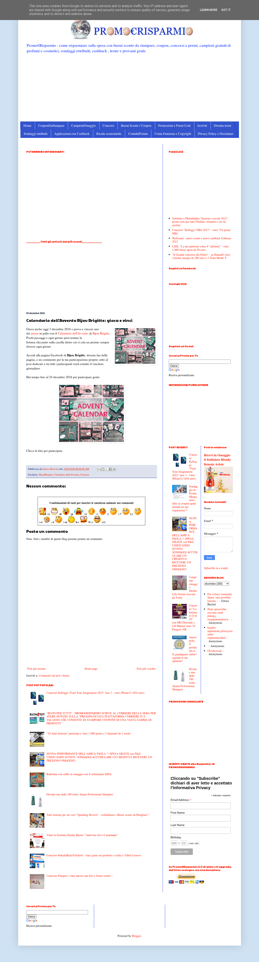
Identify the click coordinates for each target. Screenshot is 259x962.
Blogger (136, 936)
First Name (178, 812)
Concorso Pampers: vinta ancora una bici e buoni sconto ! (80, 876)
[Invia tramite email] (99, 469)
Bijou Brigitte (100, 333)
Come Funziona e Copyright (173, 133)
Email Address (181, 800)
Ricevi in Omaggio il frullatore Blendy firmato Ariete (217, 460)
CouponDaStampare (51, 125)
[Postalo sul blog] (103, 469)
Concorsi (108, 125)
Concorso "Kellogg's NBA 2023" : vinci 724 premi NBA (201, 231)
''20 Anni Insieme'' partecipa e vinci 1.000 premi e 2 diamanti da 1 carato (89, 733)
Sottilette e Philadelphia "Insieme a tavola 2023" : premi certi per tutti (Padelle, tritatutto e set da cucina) (200, 221)
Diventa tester (222, 125)
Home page (91, 668)
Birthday (176, 837)
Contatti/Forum (138, 133)
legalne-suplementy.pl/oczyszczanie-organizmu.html (220, 633)
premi (34, 333)
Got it (226, 10)
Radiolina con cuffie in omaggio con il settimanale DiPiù (79, 774)
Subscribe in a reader (216, 568)
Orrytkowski (214, 651)
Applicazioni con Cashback (71, 133)
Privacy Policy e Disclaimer (215, 133)
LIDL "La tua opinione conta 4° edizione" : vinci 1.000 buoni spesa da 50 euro (200, 248)
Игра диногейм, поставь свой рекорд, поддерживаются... (218, 614)
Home (27, 125)
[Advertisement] (129, 87)
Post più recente (36, 668)
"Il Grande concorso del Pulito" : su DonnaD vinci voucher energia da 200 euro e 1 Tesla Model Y (201, 256)
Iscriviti (202, 125)
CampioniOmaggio (83, 125)
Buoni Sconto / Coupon (136, 125)
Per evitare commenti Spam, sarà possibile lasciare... (219, 597)
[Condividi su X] (107, 469)
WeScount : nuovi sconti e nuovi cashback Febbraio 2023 (201, 240)
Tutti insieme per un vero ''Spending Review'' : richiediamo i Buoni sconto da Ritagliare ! (98, 815)
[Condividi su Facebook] (110, 469)
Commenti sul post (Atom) (54, 675)
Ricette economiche (108, 133)
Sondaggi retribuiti (35, 133)
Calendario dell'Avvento (73, 333)
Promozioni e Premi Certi (174, 125)
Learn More (208, 10)
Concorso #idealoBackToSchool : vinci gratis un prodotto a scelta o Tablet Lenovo (94, 855)
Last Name (178, 825)
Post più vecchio (146, 668)
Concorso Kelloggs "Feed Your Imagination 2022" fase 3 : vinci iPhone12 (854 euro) (95, 693)
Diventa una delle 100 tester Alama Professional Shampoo (80, 794)
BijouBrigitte (46, 474)
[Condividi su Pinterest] (114, 469)
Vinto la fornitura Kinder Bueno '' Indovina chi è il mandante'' (82, 835)
